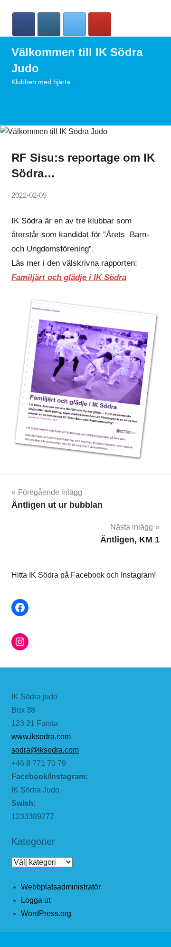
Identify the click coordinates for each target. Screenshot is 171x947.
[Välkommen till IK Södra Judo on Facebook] (23, 24)
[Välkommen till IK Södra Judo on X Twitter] (74, 24)
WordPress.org (46, 913)
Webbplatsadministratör (61, 887)
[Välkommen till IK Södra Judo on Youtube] (99, 24)
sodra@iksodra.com (45, 750)
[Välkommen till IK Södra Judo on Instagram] (49, 24)
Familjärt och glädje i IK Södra (68, 277)
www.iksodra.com (41, 737)
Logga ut (35, 900)
